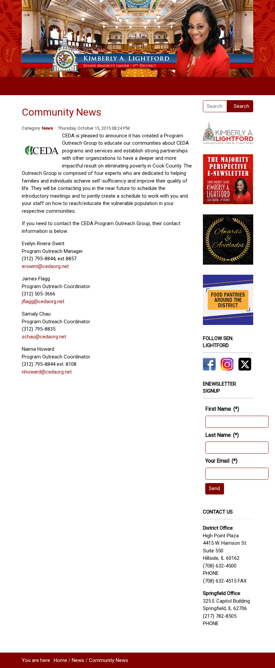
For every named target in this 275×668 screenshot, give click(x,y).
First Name (222, 409)
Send (214, 488)
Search (241, 106)
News (47, 128)
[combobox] (215, 106)
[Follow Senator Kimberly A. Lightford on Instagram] (227, 364)
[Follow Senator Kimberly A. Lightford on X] (244, 364)
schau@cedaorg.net (44, 337)
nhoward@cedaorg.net (47, 372)
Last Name (222, 435)
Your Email (221, 461)
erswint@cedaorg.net (45, 266)
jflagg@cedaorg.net (43, 301)
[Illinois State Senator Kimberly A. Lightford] (137, 38)
